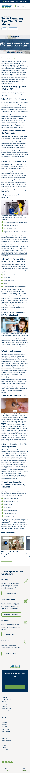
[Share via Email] (10, 58)
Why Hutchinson (6, 740)
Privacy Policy (5, 749)
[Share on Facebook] (7, 58)
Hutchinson (6, 490)
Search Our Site (6, 731)
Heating (4, 701)
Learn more (23, 526)
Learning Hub (6, 16)
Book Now (15, 687)
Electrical (4, 706)
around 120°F (22, 145)
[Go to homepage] (7, 6)
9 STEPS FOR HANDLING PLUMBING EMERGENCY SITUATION (14, 253)
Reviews (4, 743)
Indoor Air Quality (6, 708)
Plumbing (4, 28)
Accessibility (5, 752)
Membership (5, 724)
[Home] (15, 666)
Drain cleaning (8, 504)
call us (7, 388)
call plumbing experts (21, 342)
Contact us (22, 250)
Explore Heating (11, 593)
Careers (4, 745)
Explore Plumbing (11, 634)
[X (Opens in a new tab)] (6, 762)
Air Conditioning (6, 699)
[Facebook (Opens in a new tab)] (3, 762)
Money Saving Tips (13, 28)
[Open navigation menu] (26, 6)
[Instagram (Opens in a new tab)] (8, 762)
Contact (4, 747)
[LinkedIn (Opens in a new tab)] (11, 762)
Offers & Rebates (6, 727)
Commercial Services (7, 711)
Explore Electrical (11, 653)
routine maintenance (12, 374)
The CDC (15, 372)
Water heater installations (11, 501)
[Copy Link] (14, 58)
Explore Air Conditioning (11, 614)
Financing (4, 722)
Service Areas (5, 720)
